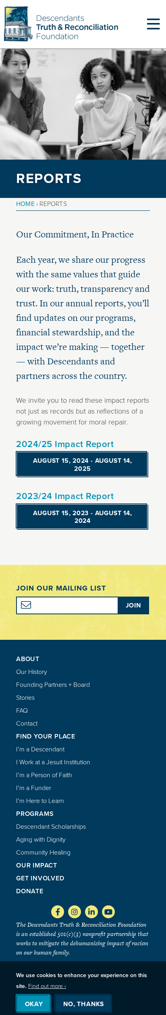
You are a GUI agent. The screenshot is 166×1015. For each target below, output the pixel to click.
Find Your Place (45, 736)
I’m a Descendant (40, 749)
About (27, 658)
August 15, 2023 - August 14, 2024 (82, 517)
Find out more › (47, 986)
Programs (35, 813)
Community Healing (43, 852)
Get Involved (40, 878)
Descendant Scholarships (51, 826)
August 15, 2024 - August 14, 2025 (82, 464)
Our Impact (36, 865)
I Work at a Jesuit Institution (53, 762)
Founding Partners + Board (53, 684)
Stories (25, 697)
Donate (30, 891)
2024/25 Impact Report (65, 444)
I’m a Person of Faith (44, 775)
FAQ (22, 710)
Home (25, 203)
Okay (34, 1004)
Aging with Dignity (41, 839)
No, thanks (83, 1004)
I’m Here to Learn (40, 800)
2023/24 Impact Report (65, 496)
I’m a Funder (33, 787)
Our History (31, 671)
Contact (26, 723)
